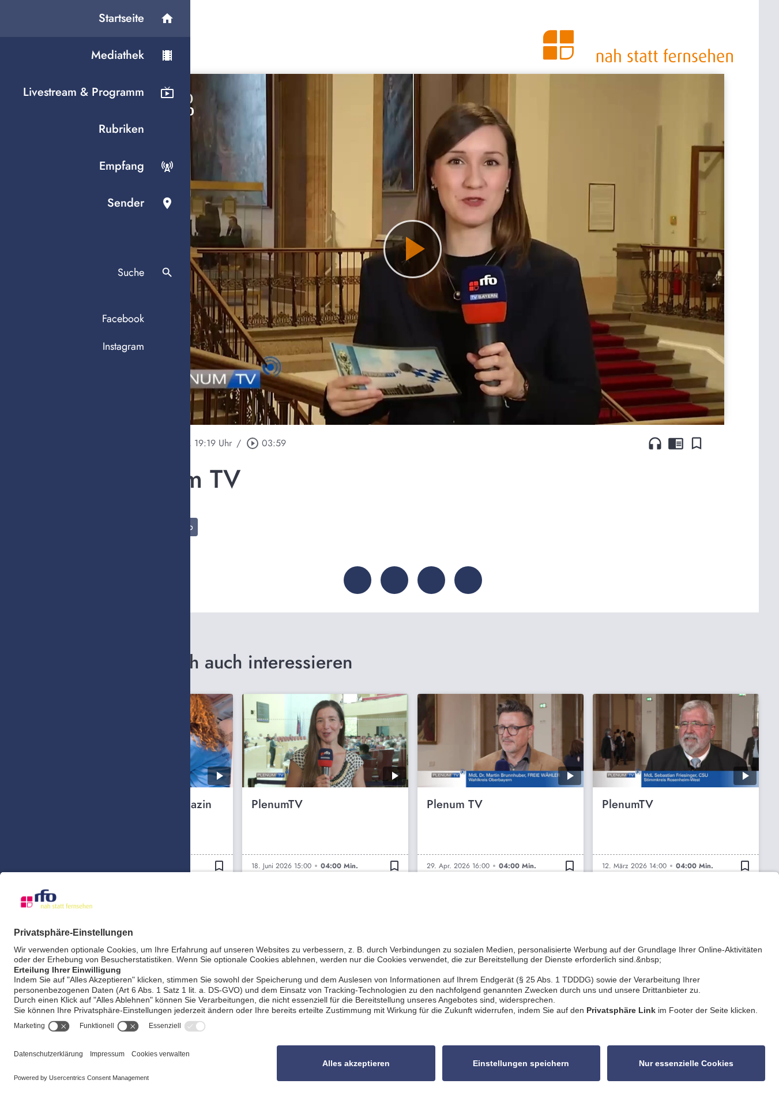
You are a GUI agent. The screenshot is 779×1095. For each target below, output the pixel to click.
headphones (655, 443)
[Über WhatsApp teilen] (431, 580)
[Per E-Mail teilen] (468, 580)
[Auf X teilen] (394, 580)
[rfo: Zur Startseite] (638, 37)
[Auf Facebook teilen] (357, 580)
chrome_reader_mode (676, 443)
